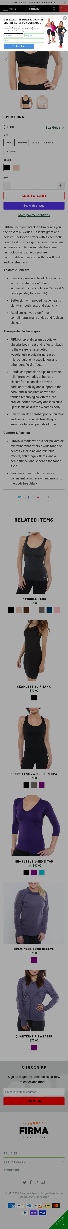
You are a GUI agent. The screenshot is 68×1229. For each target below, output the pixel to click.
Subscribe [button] (19, 46)
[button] (65, 18)
